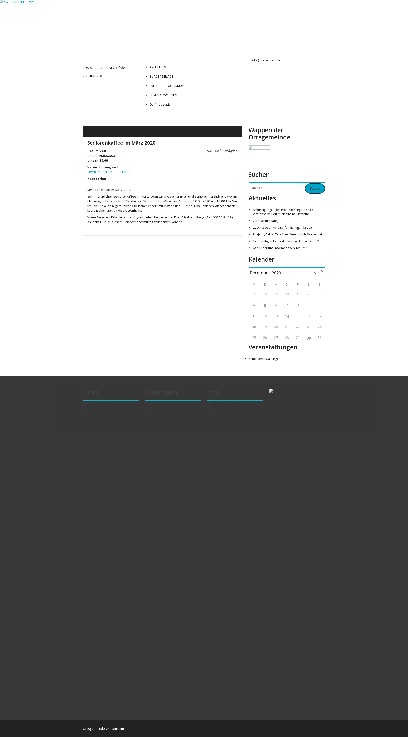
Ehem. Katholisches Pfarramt (109, 172)
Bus (152, 403)
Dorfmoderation (161, 104)
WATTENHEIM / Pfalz (105, 67)
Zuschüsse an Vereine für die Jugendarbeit (282, 227)
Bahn (153, 407)
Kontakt (216, 403)
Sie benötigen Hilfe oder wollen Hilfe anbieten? (286, 241)
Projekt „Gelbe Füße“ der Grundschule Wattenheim (288, 234)
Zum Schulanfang (265, 221)
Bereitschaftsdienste (101, 415)
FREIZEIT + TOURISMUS (166, 86)
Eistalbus (155, 415)
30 (309, 338)
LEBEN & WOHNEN (163, 95)
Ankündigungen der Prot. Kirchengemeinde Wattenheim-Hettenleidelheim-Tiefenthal (283, 212)
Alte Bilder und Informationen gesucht (280, 248)
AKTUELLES (157, 67)
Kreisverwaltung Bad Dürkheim (109, 407)
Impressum (219, 411)
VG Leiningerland (99, 403)
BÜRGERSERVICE (161, 76)
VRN (152, 411)
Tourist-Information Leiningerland (111, 411)
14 (287, 316)
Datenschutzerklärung (226, 407)
